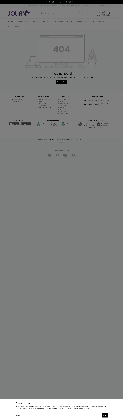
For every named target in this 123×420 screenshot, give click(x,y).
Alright (105, 415)
